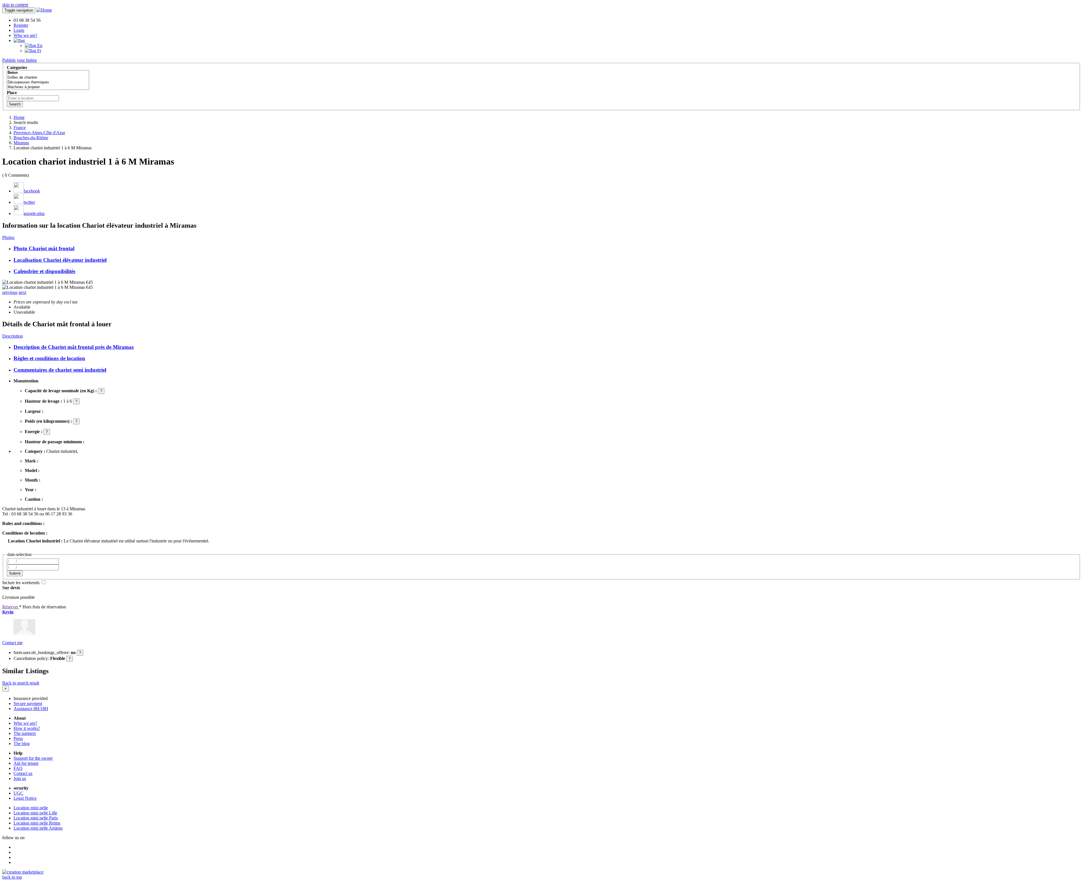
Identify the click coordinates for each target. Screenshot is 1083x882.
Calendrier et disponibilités (44, 271)
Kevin (8, 612)
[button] (19, 40)
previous (9, 292)
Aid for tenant (26, 763)
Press (18, 738)
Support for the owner (33, 758)
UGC (18, 793)
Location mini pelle (31, 807)
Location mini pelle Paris (36, 817)
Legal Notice (25, 798)
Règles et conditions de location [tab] (49, 358)
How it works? (27, 728)
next (22, 292)
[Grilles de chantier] (48, 77)
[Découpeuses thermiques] (48, 82)
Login (19, 30)
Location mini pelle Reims (37, 823)
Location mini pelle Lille (35, 812)
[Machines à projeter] (48, 87)
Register (21, 25)
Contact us (23, 773)
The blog (22, 743)
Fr (38, 50)
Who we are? (25, 35)
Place (12, 92)
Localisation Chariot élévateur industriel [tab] (60, 260)
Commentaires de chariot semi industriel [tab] (60, 370)
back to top (12, 877)
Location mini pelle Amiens (38, 828)
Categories (17, 67)
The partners (25, 733)
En (39, 45)
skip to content (15, 4)
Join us (20, 778)
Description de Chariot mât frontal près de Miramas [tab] (74, 347)
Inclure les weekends (21, 582)
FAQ (18, 768)
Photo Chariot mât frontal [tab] (44, 248)
